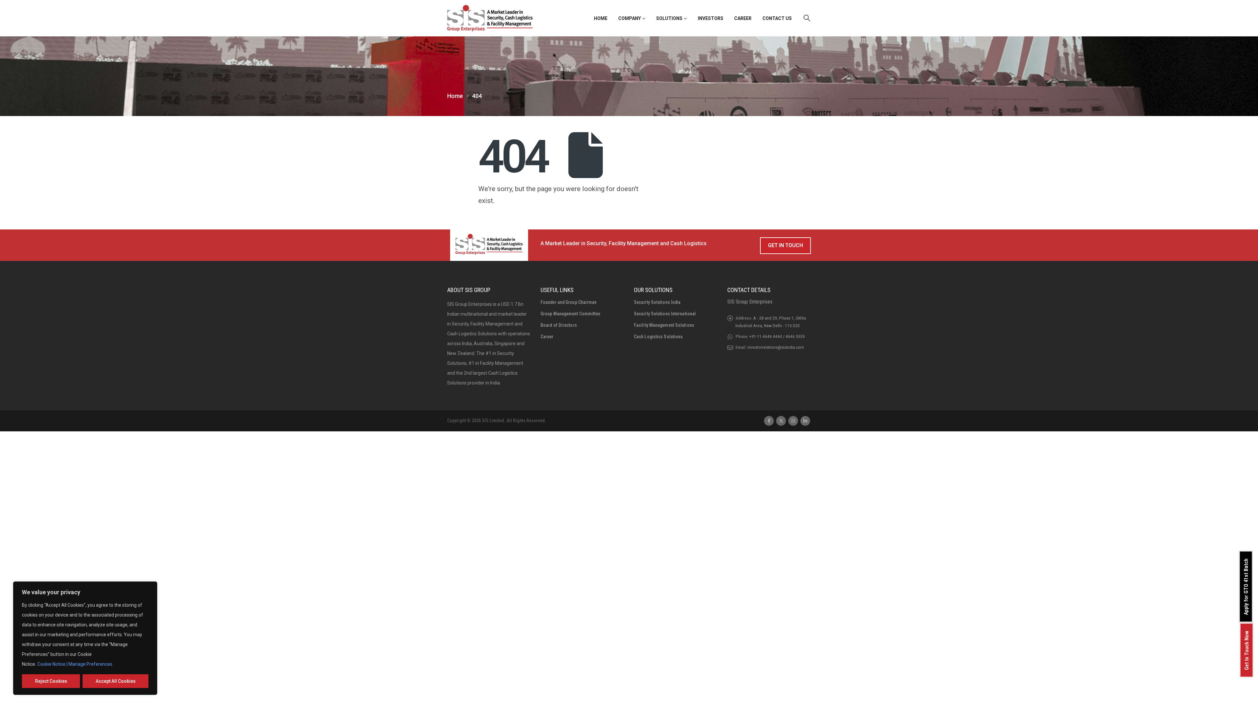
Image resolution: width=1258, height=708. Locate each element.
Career (743, 18)
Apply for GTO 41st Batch (1246, 587)
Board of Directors (559, 325)
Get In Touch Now (1247, 650)
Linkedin (805, 421)
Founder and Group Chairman (569, 302)
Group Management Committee (570, 313)
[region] (85, 638)
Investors (710, 18)
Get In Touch (785, 245)
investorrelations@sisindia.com (776, 347)
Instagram (793, 421)
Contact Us (777, 18)
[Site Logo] (490, 18)
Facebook (769, 421)
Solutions (669, 18)
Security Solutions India (657, 302)
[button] (807, 18)
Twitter (781, 421)
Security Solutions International (665, 313)
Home (600, 18)
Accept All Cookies (116, 681)
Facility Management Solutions (664, 325)
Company (629, 18)
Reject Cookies (51, 681)
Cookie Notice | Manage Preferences (74, 664)
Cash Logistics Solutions (658, 336)
